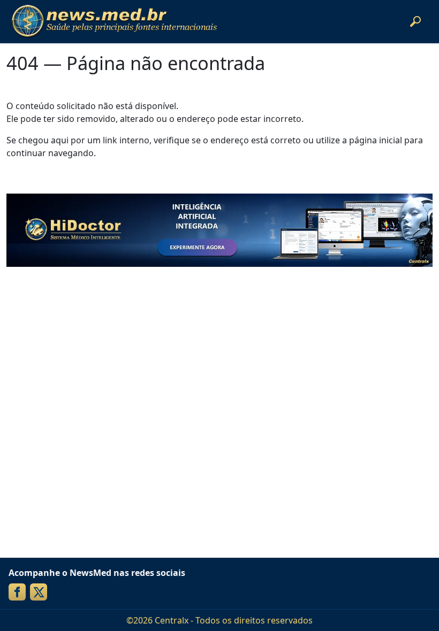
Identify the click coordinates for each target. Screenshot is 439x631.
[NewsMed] (114, 21)
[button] (415, 21)
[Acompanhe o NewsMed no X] (38, 592)
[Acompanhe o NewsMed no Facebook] (17, 592)
